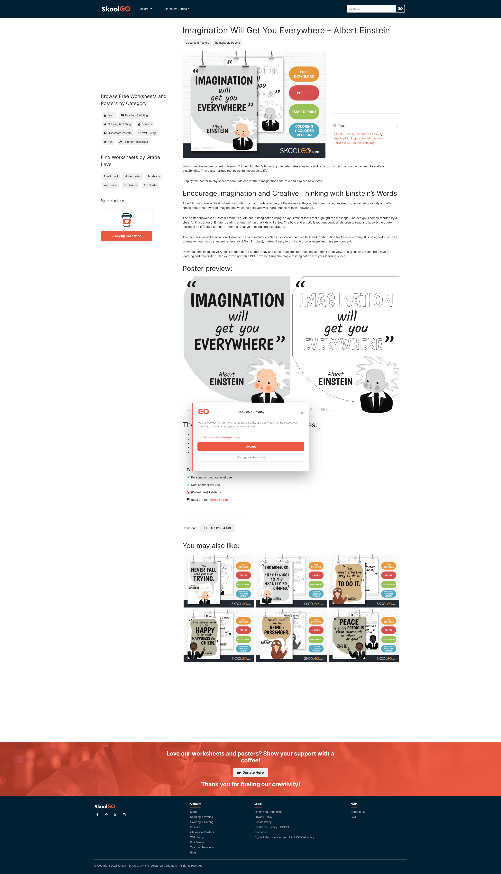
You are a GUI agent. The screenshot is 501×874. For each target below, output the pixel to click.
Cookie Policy (263, 822)
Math (193, 811)
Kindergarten (132, 176)
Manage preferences (251, 457)
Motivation (374, 138)
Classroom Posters (197, 42)
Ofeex (122, 865)
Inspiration (358, 138)
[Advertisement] (366, 78)
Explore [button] (143, 8)
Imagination (341, 138)
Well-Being (197, 837)
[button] (302, 413)
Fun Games (197, 842)
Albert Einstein (343, 134)
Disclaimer (261, 832)
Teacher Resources (202, 847)
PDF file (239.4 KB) (217, 528)
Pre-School (111, 176)
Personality (341, 143)
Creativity (362, 134)
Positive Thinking (363, 143)
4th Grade (150, 185)
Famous (375, 134)
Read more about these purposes (221, 437)
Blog (193, 852)
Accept (251, 446)
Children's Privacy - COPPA (271, 827)
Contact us (358, 811)
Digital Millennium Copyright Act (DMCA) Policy (284, 837)
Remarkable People (227, 42)
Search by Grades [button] (175, 8)
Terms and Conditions (268, 811)
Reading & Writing (201, 816)
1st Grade (154, 176)
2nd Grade (110, 185)
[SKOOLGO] (116, 9)
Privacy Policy (263, 816)
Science (195, 827)
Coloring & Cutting (202, 822)
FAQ (353, 816)
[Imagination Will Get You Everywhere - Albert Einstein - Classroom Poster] (237, 345)
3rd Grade (130, 185)
